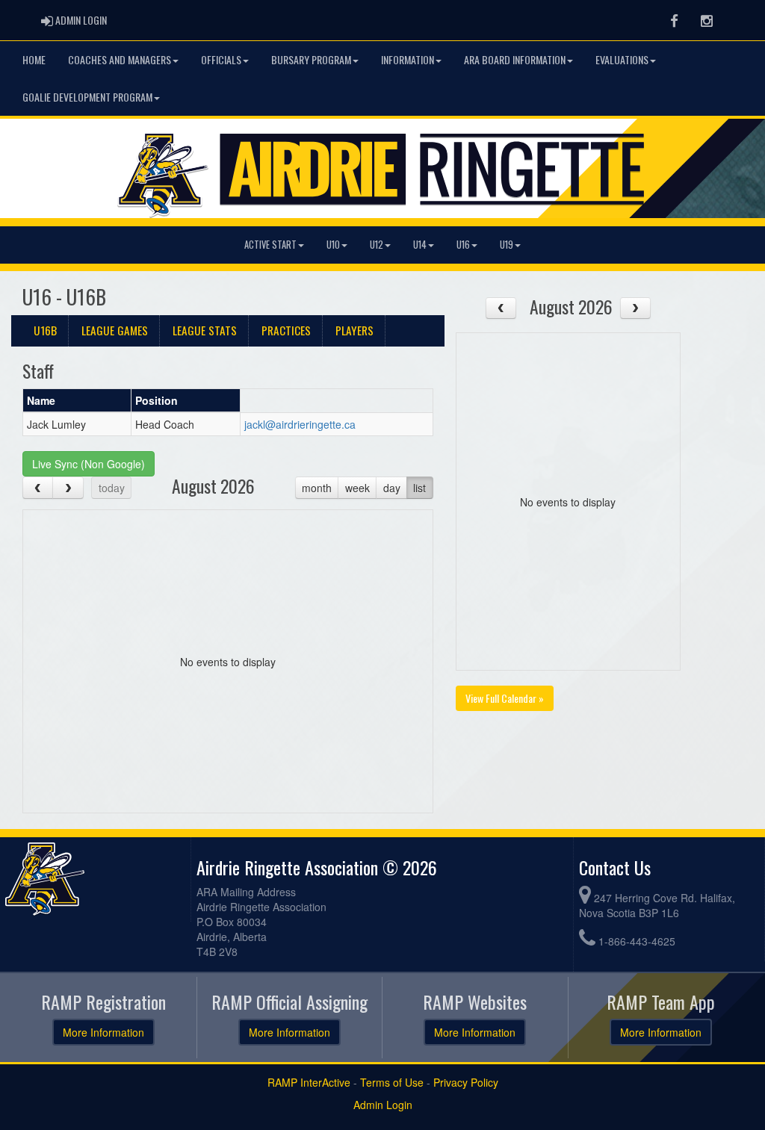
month (317, 487)
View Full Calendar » (504, 698)
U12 (376, 245)
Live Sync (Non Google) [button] (88, 463)
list (419, 487)
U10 (333, 245)
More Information (103, 1032)
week (357, 487)
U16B (45, 330)
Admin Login (382, 1104)
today (112, 487)
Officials (221, 59)
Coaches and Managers (119, 59)
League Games (114, 330)
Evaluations (621, 59)
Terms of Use (392, 1082)
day (391, 487)
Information (407, 59)
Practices (286, 330)
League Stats (205, 330)
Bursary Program (311, 59)
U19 (506, 245)
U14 (420, 245)
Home (34, 59)
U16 (463, 245)
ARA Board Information (515, 59)
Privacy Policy (465, 1082)
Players (354, 330)
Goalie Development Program (87, 97)
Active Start (270, 245)
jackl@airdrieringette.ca (300, 424)
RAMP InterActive (308, 1082)
